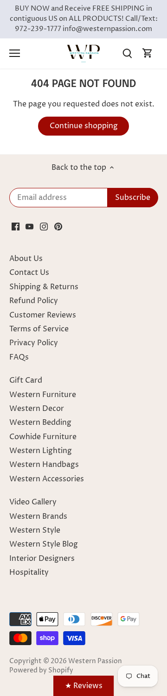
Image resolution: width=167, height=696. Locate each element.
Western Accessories (46, 479)
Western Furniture (42, 395)
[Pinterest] (58, 226)
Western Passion (95, 661)
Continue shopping (84, 126)
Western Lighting (40, 451)
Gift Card (25, 380)
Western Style (34, 530)
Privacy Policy (33, 343)
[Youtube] (29, 226)
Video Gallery (33, 502)
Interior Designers (42, 558)
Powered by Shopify (41, 670)
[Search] (127, 53)
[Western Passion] (83, 53)
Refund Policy (33, 301)
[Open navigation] (14, 53)
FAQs (19, 357)
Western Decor (36, 409)
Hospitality (29, 572)
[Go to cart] (147, 53)
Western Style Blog (43, 544)
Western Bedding (40, 422)
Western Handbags (44, 465)
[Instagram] (44, 226)
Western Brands (38, 516)
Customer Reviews (42, 315)
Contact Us (29, 272)
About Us (26, 259)
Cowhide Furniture (43, 437)
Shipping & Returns (43, 287)
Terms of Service (39, 329)
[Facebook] (15, 226)
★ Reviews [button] (84, 686)
